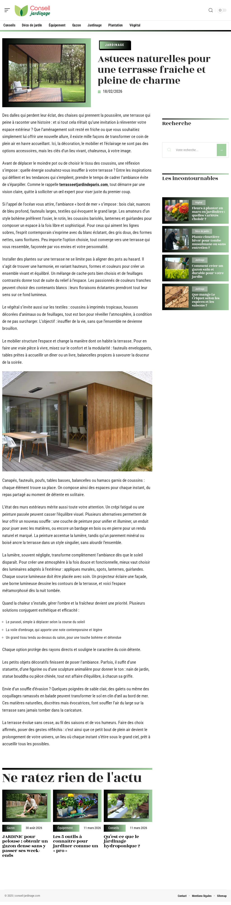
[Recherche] (211, 10)
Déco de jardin (202, 231)
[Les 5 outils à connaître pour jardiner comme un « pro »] (77, 805)
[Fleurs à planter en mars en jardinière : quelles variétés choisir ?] (177, 210)
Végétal (198, 202)
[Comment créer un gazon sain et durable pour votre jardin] (177, 268)
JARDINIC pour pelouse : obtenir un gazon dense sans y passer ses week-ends (25, 846)
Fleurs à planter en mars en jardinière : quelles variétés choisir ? (208, 214)
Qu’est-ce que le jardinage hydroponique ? (122, 841)
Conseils (113, 828)
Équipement (65, 828)
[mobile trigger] (8, 10)
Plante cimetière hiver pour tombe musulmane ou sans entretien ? (209, 242)
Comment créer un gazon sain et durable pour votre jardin (208, 271)
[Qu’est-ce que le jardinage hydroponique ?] (128, 805)
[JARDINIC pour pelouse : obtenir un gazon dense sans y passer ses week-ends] (26, 805)
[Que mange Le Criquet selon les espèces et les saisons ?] (177, 296)
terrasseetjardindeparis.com (83, 184)
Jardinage (114, 45)
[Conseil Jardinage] (32, 10)
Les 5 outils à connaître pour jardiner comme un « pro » (75, 843)
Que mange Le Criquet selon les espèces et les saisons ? (205, 300)
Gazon (11, 828)
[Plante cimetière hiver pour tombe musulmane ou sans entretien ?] (177, 239)
